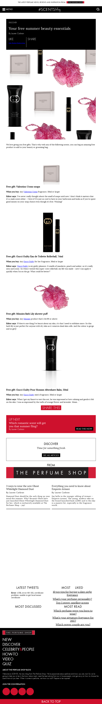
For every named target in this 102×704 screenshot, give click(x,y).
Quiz (6, 664)
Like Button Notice (15, 43)
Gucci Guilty (29, 261)
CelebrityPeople (18, 649)
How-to (10, 654)
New (7, 639)
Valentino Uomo (31, 192)
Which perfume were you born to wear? (73, 612)
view (23, 43)
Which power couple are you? (73, 624)
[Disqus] (51, 547)
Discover (11, 644)
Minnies (27, 319)
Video (7, 659)
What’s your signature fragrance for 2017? (73, 619)
